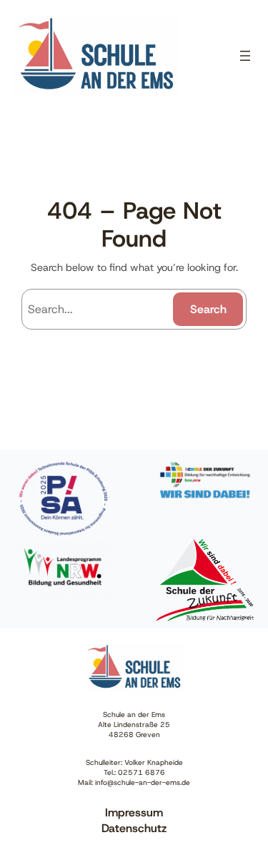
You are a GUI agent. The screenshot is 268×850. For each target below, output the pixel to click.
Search (208, 309)
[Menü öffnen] (245, 55)
